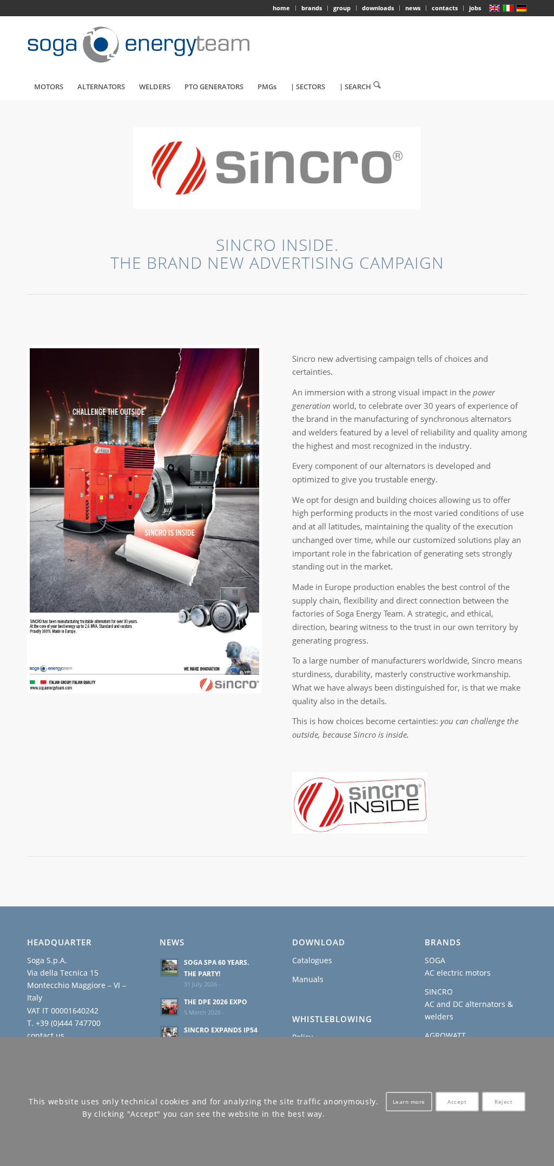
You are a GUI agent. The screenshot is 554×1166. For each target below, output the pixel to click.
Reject (503, 1101)
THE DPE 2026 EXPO (215, 1001)
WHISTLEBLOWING (332, 1019)
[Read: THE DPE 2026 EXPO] (169, 1007)
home (281, 8)
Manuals (308, 979)
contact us (45, 1035)
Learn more (409, 1101)
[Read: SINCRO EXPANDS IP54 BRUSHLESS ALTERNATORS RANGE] (169, 1035)
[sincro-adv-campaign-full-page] (144, 519)
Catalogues (312, 960)
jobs (475, 8)
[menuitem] (281, 8)
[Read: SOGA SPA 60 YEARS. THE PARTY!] (169, 967)
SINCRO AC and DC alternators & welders (469, 1004)
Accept (456, 1101)
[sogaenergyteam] (144, 44)
